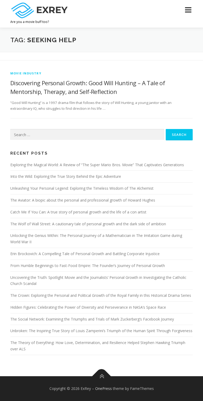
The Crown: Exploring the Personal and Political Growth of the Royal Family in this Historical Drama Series (100, 295)
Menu (188, 9)
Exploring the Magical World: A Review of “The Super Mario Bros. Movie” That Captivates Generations (97, 164)
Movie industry (25, 73)
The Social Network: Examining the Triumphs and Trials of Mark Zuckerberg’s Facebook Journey (92, 319)
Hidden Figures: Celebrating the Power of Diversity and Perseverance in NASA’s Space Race (88, 307)
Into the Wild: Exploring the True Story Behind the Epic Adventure (65, 176)
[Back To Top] (101, 376)
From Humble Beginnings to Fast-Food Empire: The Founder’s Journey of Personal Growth (87, 265)
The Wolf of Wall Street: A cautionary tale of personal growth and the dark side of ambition (88, 223)
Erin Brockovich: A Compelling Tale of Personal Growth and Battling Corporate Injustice (85, 253)
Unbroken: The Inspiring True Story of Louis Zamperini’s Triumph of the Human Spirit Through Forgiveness (101, 330)
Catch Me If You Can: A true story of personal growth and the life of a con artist (78, 211)
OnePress (103, 388)
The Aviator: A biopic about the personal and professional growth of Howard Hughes (82, 200)
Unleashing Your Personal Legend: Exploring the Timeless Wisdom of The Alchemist (82, 188)
